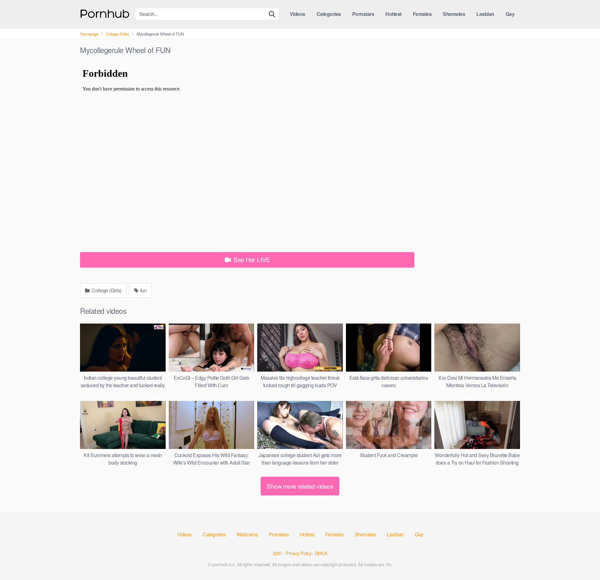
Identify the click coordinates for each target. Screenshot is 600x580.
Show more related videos (300, 486)
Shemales (454, 13)
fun (143, 290)
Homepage (89, 34)
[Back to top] (583, 560)
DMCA (321, 553)
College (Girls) (117, 34)
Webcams (247, 534)
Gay (510, 13)
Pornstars (363, 13)
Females (422, 13)
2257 (277, 553)
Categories (329, 13)
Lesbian (485, 13)
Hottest (393, 13)
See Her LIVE (251, 259)
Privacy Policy (298, 553)
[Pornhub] (105, 13)
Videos (297, 13)
